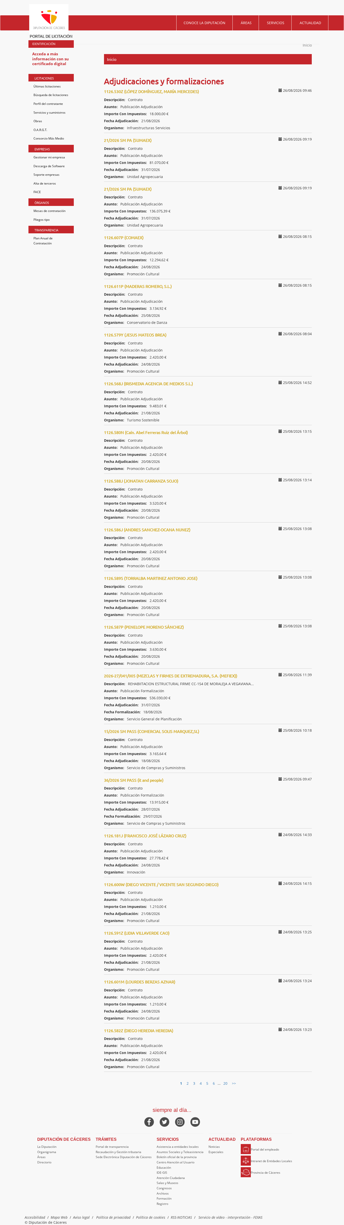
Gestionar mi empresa (49, 157)
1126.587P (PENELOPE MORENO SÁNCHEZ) (144, 626)
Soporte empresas (46, 174)
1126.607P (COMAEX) (124, 237)
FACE (37, 192)
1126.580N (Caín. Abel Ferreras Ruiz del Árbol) (146, 432)
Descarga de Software (49, 166)
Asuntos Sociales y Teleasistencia (180, 1152)
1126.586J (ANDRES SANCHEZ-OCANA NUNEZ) (147, 529)
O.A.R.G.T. (40, 130)
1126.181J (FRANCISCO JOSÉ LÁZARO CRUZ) (145, 835)
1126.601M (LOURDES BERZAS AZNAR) (139, 981)
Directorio (44, 1162)
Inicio (307, 45)
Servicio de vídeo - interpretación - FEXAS (230, 1217)
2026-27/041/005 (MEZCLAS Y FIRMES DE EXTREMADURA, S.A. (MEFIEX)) (170, 675)
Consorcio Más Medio (48, 138)
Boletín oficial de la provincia (177, 1157)
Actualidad (310, 22)
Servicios (275, 22)
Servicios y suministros (49, 112)
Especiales (216, 1152)
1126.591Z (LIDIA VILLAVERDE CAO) (136, 932)
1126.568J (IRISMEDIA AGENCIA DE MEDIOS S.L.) (148, 383)
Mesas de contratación (49, 211)
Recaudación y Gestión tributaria (118, 1152)
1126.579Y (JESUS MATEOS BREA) (135, 334)
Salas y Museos (167, 1183)
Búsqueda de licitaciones (50, 95)
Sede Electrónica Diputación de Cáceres (124, 1157)
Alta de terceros (44, 183)
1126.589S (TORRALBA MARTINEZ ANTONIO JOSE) (150, 578)
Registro (162, 1204)
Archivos (163, 1193)
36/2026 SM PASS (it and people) (133, 779)
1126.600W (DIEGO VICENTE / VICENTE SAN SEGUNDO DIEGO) (161, 884)
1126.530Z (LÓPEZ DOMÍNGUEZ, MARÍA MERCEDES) (151, 91)
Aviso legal (81, 1217)
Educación (164, 1167)
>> (234, 1083)
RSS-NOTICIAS (181, 1217)
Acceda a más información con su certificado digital (50, 58)
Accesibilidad (35, 1217)
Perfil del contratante (48, 104)
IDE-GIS (162, 1172)
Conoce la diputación (204, 22)
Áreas (246, 22)
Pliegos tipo (41, 219)
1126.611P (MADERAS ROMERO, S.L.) (138, 286)
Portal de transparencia (112, 1147)
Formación (164, 1198)
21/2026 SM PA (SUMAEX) (128, 140)
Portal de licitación (51, 35)
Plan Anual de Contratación (43, 240)
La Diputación (46, 1147)
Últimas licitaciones (47, 86)
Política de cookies (150, 1217)
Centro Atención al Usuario (175, 1162)
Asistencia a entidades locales (178, 1147)
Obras (37, 121)
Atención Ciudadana (171, 1178)
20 (225, 1083)
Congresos (164, 1188)
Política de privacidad (113, 1217)
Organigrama (46, 1152)
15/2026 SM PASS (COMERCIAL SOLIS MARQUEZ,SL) (151, 731)
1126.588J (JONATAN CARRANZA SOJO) (141, 480)
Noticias (214, 1147)
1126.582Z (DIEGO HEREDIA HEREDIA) (138, 1030)
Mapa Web (59, 1217)
